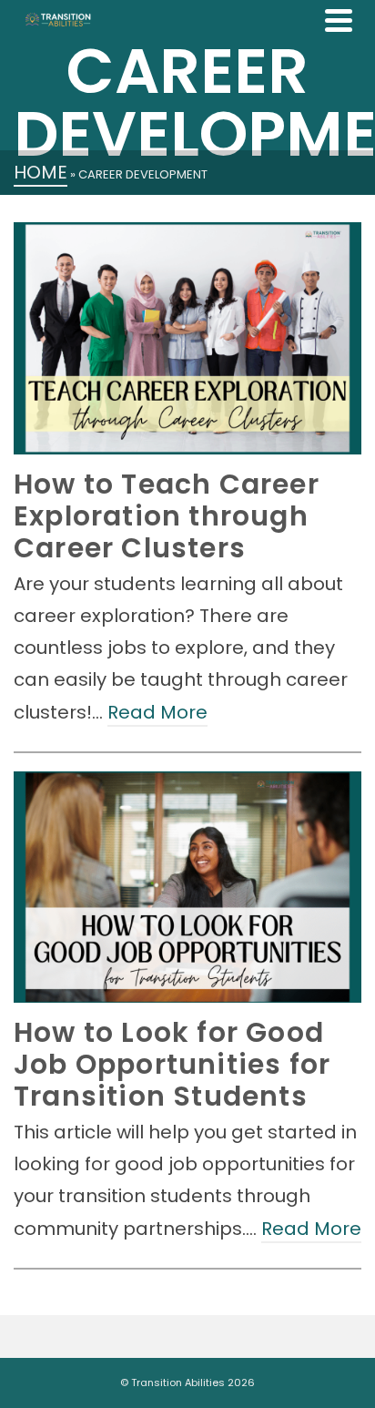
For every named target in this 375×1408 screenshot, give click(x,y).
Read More (157, 712)
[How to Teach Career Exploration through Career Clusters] (187, 338)
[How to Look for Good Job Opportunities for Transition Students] (187, 887)
